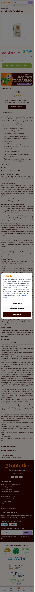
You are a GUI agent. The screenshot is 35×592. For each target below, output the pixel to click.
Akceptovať (17, 314)
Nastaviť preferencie (17, 309)
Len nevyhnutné (17, 303)
